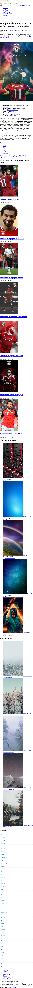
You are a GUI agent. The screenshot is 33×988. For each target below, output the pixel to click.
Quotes (3, 943)
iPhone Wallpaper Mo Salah (11, 356)
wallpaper (19, 120)
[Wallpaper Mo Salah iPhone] (9, 430)
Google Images (12, 115)
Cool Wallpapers (9, 635)
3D (5, 480)
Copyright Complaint (8, 11)
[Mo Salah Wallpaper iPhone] (9, 274)
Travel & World (5, 964)
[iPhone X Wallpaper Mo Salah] (9, 196)
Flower (3, 892)
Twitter (2, 156)
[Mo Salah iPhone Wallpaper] (9, 391)
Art (2, 846)
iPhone (5, 149)
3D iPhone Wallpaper (25, 5)
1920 (4, 147)
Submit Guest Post (8, 977)
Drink (2, 880)
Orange (3, 935)
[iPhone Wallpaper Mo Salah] (9, 352)
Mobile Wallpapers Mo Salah (12, 238)
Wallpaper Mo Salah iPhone (11, 434)
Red (2, 946)
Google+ (16, 156)
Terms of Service (7, 13)
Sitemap (5, 15)
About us (5, 8)
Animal (3, 840)
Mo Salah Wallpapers (15, 30)
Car (2, 860)
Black (2, 851)
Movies (3, 923)
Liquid (3, 918)
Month (3, 920)
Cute (2, 872)
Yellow (3, 966)
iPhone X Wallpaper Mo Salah (12, 199)
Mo (4, 150)
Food (2, 895)
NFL (2, 932)
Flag (2, 889)
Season (3, 949)
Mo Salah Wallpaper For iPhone (13, 317)
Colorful (3, 866)
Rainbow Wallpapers (10, 558)
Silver (2, 952)
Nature (3, 929)
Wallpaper (5, 153)
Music (2, 926)
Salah (4, 151)
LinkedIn (21, 156)
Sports (2, 958)
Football (3, 897)
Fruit (2, 900)
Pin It (24, 156)
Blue (6, 519)
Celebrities (4, 863)
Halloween (4, 912)
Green (2, 909)
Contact (5, 9)
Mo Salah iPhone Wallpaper (11, 395)
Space (2, 955)
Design (3, 877)
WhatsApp (11, 156)
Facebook (6, 156)
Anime (3, 843)
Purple (2, 941)
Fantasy (3, 886)
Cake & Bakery (5, 857)
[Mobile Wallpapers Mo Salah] (9, 235)
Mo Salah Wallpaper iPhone (11, 277)
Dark (2, 874)
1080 (4, 146)
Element (3, 883)
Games (3, 903)
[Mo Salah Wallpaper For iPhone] (9, 313)
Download (2, 157)
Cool (2, 869)
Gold (2, 906)
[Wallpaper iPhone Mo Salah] (16, 71)
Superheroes (4, 961)
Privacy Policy (7, 12)
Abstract (3, 837)
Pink (2, 938)
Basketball (3, 849)
